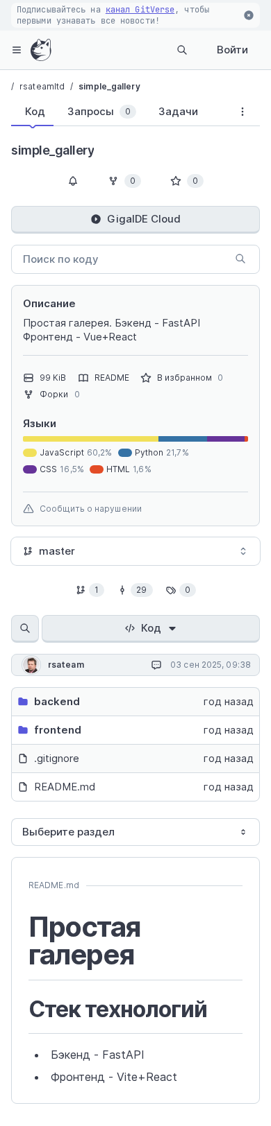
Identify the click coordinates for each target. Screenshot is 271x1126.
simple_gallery (109, 86)
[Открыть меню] (16, 50)
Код (151, 627)
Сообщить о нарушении (91, 508)
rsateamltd (42, 86)
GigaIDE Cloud (144, 218)
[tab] (32, 111)
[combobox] (135, 551)
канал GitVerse (140, 9)
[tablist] (118, 114)
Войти (232, 49)
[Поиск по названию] (25, 629)
